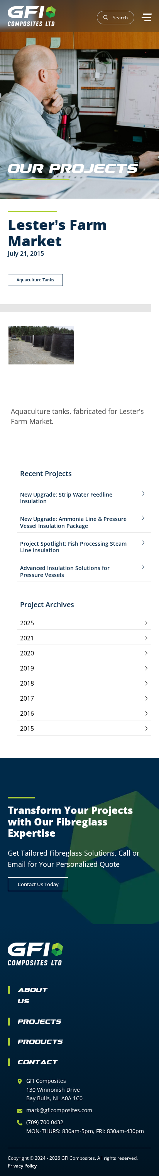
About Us (32, 996)
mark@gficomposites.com (59, 1110)
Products (40, 1042)
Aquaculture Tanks (35, 280)
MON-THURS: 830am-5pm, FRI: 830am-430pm (85, 1131)
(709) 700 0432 (44, 1122)
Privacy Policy (22, 1165)
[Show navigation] (146, 17)
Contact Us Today (38, 884)
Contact (38, 1063)
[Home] (32, 16)
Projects (39, 1022)
